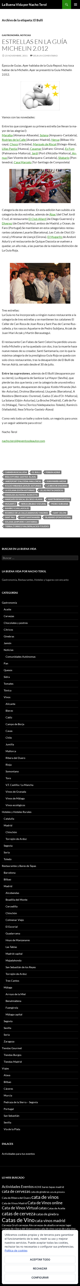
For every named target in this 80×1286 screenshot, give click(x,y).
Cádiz (9, 717)
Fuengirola (12, 1007)
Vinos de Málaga (15, 798)
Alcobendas (12, 892)
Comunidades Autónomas (21, 656)
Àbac (52, 214)
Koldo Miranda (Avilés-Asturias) (23, 486)
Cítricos (8, 629)
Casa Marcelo (23, 162)
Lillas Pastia (9, 148)
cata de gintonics (57, 1192)
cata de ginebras (40, 1191)
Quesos (8, 670)
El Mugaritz (55, 237)
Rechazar (40, 1268)
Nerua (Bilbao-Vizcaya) (33, 504)
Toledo (8, 859)
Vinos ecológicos (15, 805)
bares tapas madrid (53, 1186)
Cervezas (9, 616)
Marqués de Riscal (45, 144)
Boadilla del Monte (16, 899)
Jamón (7, 643)
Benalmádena (13, 1000)
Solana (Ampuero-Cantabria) (21, 522)
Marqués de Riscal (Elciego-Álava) (24, 499)
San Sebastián (11, 1115)
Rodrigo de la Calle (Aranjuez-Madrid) (26, 513)
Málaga (8, 987)
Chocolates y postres (16, 622)
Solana (44, 135)
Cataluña (9, 818)
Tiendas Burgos (12, 1054)
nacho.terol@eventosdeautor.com (23, 441)
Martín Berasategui (59, 499)
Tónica (7, 690)
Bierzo (9, 710)
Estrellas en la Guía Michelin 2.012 (34, 45)
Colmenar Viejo (15, 919)
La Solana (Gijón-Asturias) (20, 490)
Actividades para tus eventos (18, 1153)
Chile (9, 737)
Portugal (9, 1108)
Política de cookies (16, 1250)
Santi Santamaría (30, 517)
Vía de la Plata (12, 1129)
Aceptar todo (40, 1259)
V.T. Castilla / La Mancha (19, 784)
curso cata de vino (43, 1228)
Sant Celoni (59, 513)
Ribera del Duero (15, 757)
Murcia (8, 1095)
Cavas (9, 730)
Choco (14, 144)
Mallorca (11, 751)
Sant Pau (10, 517)
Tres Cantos (12, 980)
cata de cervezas (16, 1191)
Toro (8, 778)
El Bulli (36, 472)
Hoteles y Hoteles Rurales (16, 811)
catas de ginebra (47, 1214)
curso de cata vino (65, 1228)
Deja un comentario (45, 55)
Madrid (8, 825)
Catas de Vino (18, 1220)
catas (43, 1208)
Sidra (7, 676)
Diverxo (7, 223)
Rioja (9, 764)
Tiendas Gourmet (12, 1048)
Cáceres (8, 1088)
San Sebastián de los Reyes (21, 967)
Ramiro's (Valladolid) (17, 508)
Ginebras (9, 636)
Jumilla (10, 744)
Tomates (8, 683)
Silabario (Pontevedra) (58, 517)
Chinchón (11, 832)
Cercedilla (11, 906)
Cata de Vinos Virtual (20, 1207)
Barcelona (9, 872)
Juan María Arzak (56, 481)
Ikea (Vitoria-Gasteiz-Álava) (20, 477)
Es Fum (69, 148)
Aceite (7, 609)
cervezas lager (63, 1225)
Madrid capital (14, 953)
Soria (7, 852)
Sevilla (7, 1027)
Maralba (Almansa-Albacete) (21, 495)
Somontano (12, 771)
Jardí (35, 153)
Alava (7, 1075)
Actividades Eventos (18, 1186)
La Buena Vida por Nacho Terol (24, 4)
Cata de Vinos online (45, 1202)
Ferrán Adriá (53, 472)
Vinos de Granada (16, 791)
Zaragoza (9, 1041)
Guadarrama (13, 933)
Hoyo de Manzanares (18, 940)
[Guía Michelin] (40, 95)
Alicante (10, 703)
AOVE (37, 1186)
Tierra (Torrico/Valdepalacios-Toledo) (27, 526)
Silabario (63, 157)
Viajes (5, 1068)
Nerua (55, 139)
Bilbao (7, 879)
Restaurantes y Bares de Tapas (19, 865)
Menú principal (75, 4)
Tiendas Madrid (13, 1061)
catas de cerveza (19, 1213)
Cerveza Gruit (10, 1225)
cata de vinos (45, 1197)
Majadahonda (13, 960)
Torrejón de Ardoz (16, 838)
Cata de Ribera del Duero (16, 1197)
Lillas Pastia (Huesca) (51, 490)
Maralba (7, 135)
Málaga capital (14, 1014)
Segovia (8, 845)
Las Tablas (11, 946)
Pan (6, 663)
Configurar (40, 1277)
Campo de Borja (15, 724)
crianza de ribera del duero (17, 1228)
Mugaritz (10, 504)
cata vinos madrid (50, 1220)
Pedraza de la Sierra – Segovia (21, 1102)
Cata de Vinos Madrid (14, 1203)
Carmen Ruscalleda (16, 472)
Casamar (36, 148)
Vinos (7, 697)
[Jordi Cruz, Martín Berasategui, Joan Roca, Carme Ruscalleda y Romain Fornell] (40, 283)
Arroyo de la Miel (16, 994)
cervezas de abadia (44, 1225)
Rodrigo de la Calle (14, 139)
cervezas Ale (25, 1225)
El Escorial (12, 926)
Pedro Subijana (59, 504)
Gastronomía (10, 35)
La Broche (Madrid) (57, 486)
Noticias (25, 35)
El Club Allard (37, 219)
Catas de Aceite (56, 1208)
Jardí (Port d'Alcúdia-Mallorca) (23, 481)
